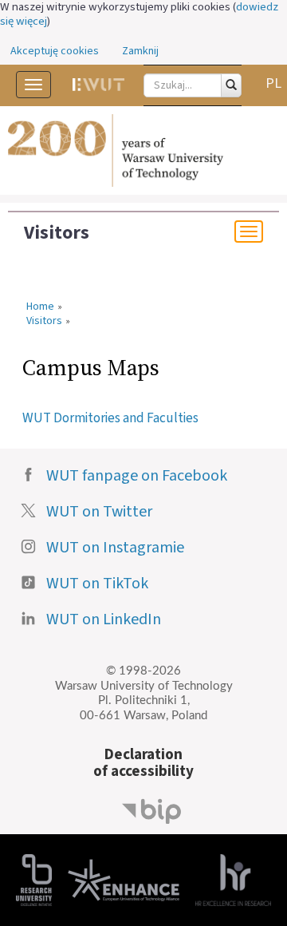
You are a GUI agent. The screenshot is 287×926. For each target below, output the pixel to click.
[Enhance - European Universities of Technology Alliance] (123, 878)
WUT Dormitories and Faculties (110, 418)
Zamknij (140, 51)
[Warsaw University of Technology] (143, 151)
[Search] (231, 85)
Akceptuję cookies (54, 51)
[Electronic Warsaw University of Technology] (98, 85)
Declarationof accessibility (143, 762)
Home (40, 307)
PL (273, 83)
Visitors (56, 233)
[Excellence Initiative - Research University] (34, 878)
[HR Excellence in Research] (233, 878)
